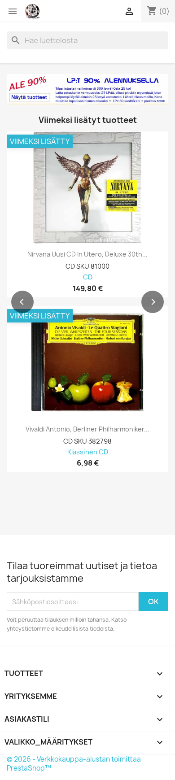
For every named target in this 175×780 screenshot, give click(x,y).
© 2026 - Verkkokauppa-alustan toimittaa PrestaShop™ (74, 763)
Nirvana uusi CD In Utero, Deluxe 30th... (87, 254)
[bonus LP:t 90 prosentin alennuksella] (87, 89)
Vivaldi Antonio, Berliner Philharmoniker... (87, 429)
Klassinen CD (87, 452)
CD (87, 277)
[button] (22, 302)
